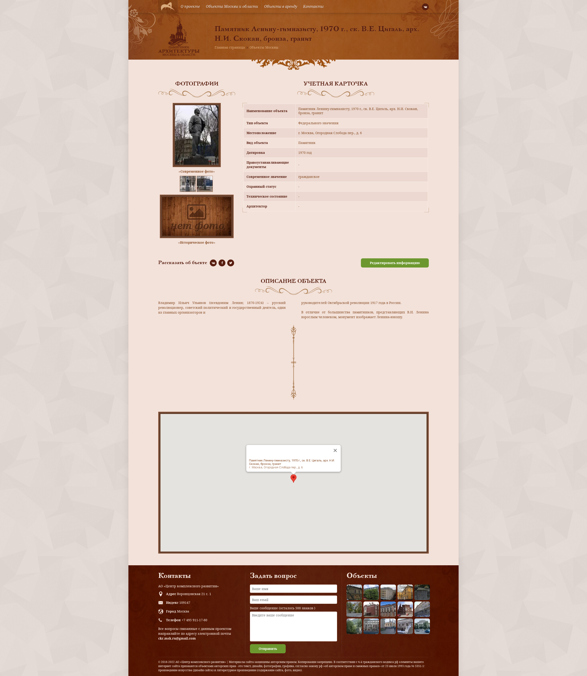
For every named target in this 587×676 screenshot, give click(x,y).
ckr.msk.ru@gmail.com (177, 638)
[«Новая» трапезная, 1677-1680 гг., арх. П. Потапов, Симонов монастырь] (405, 626)
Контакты (313, 6)
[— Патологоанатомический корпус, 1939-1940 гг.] (371, 609)
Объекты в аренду (280, 6)
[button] (293, 478)
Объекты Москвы (263, 47)
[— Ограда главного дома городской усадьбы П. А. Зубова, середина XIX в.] (422, 592)
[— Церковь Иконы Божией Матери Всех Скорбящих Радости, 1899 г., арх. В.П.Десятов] (405, 609)
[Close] (335, 450)
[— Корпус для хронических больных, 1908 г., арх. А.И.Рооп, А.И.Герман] (388, 592)
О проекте (190, 6)
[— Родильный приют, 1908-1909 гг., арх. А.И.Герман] (388, 609)
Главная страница (230, 47)
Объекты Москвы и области (232, 6)
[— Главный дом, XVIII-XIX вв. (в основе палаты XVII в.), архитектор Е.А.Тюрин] (354, 592)
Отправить (268, 648)
